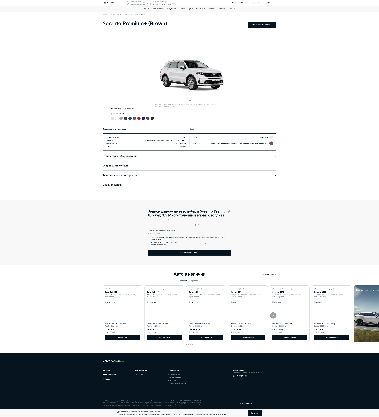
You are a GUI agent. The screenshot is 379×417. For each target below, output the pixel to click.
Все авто (183, 281)
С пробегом (194, 281)
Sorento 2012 (320, 292)
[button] (273, 315)
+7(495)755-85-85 (269, 3)
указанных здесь (156, 239)
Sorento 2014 (195, 292)
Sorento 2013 (278, 292)
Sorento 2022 (111, 292)
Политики (222, 414)
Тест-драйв (139, 374)
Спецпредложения (174, 377)
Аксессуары (172, 380)
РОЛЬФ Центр (114, 3)
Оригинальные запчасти (177, 383)
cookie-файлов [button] (166, 414)
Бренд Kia (231, 9)
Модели (147, 9)
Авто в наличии (158, 9)
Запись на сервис (186, 9)
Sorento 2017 (153, 292)
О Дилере (211, 9)
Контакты (221, 9)
